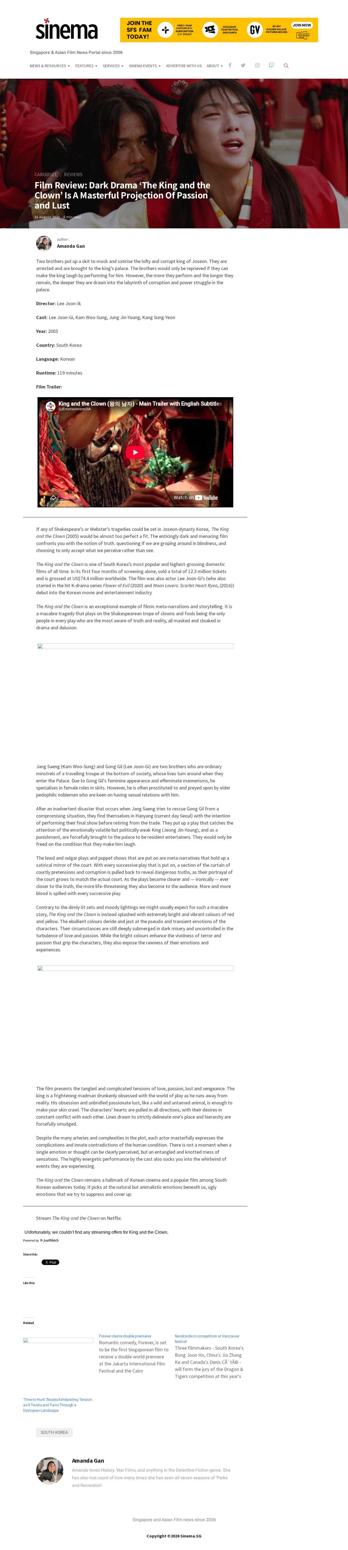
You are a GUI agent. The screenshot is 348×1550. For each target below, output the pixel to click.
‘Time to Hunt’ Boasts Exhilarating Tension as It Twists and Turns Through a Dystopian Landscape (57, 1405)
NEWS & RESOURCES (48, 65)
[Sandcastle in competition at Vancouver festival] (213, 1354)
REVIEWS (73, 174)
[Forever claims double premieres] (137, 1351)
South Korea (54, 1432)
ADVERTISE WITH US (184, 65)
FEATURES (84, 65)
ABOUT (213, 65)
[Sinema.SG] (66, 42)
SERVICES (111, 65)
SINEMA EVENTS (143, 65)
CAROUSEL (46, 174)
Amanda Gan (71, 246)
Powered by (31, 1240)
